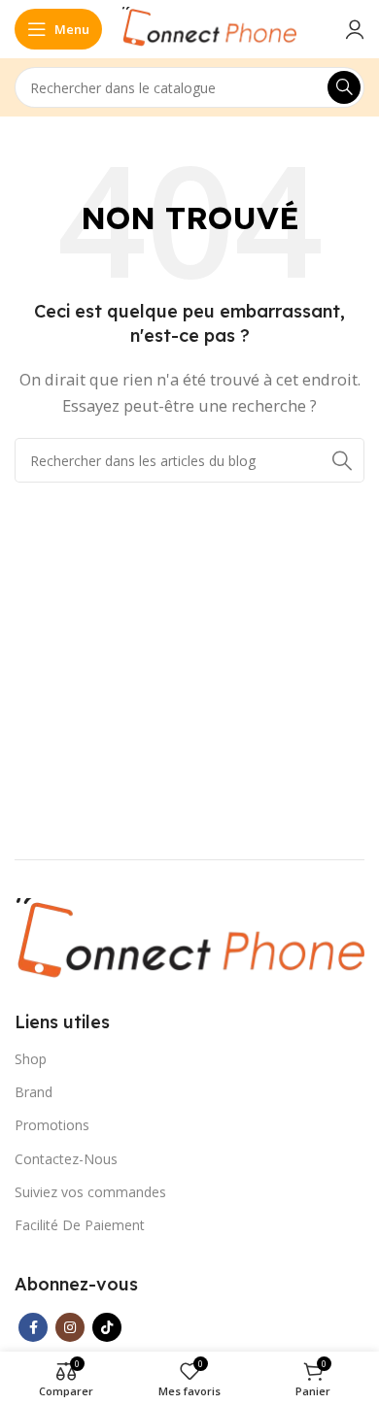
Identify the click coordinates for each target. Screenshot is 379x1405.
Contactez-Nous (66, 1159)
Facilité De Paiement (80, 1225)
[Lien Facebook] (33, 1327)
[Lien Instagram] (70, 1327)
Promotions (52, 1125)
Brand (33, 1092)
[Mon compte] (354, 29)
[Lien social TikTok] (106, 1327)
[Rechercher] (344, 87)
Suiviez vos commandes (90, 1192)
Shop (31, 1059)
